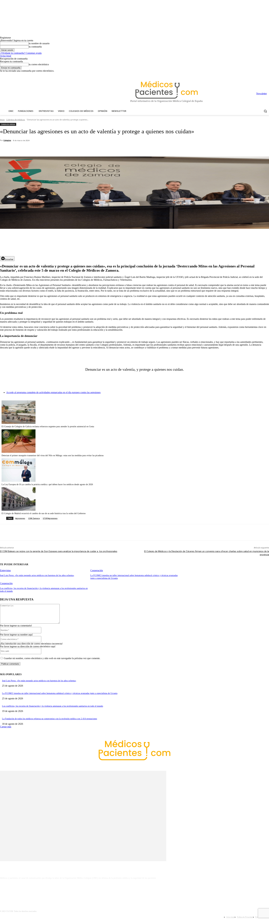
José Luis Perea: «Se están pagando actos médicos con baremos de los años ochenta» (37, 575)
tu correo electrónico (39, 64)
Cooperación (96, 570)
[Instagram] (250, 74)
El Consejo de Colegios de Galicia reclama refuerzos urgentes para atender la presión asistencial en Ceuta (48, 426)
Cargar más (5, 726)
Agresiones (20, 518)
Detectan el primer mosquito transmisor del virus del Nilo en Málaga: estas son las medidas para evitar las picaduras (53, 455)
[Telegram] (258, 74)
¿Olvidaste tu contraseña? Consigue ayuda (21, 53)
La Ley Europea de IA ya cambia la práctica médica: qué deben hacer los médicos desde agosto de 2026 (47, 484)
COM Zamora (34, 518)
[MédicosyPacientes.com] (166, 90)
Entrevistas (5, 570)
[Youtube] (267, 74)
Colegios (7, 140)
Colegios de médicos (15, 119)
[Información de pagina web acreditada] (134, 891)
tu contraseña (35, 46)
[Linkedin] (254, 74)
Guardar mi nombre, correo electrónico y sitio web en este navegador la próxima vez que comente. (52, 658)
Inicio (2, 119)
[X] (263, 74)
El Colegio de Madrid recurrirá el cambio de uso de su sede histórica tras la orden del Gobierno (44, 513)
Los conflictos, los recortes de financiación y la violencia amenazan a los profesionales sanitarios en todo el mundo (52, 706)
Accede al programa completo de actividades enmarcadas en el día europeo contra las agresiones (53, 392)
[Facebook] (245, 74)
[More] (88, 148)
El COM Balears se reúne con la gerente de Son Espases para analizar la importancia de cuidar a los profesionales (58, 551)
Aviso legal (5, 56)
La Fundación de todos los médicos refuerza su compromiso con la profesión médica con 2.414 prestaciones (49, 719)
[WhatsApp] (55, 148)
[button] (265, 111)
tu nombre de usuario (39, 43)
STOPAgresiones (50, 518)
